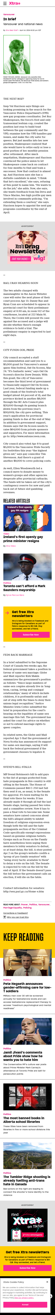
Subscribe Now (31, 634)
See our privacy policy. (24, 1298)
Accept (25, 1305)
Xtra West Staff (12, 30)
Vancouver (9, 14)
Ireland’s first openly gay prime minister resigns (23, 539)
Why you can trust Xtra (18, 917)
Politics (7, 583)
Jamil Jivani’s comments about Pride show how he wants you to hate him (23, 1056)
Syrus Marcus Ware (15, 595)
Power (24, 904)
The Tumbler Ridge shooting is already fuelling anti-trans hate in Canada (26, 1180)
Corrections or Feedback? (15, 913)
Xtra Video (11, 546)
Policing (27, 908)
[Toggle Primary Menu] (5, 4)
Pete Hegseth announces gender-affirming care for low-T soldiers (27, 987)
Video (6, 534)
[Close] (47, 1282)
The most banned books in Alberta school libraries (23, 1120)
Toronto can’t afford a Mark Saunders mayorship (24, 588)
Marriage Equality (12, 908)
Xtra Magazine (16, 3)
